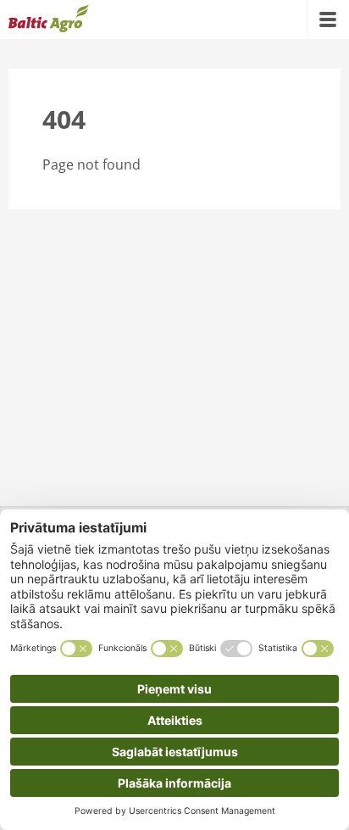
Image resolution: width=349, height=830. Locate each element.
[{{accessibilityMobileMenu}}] (328, 19)
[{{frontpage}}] (48, 19)
